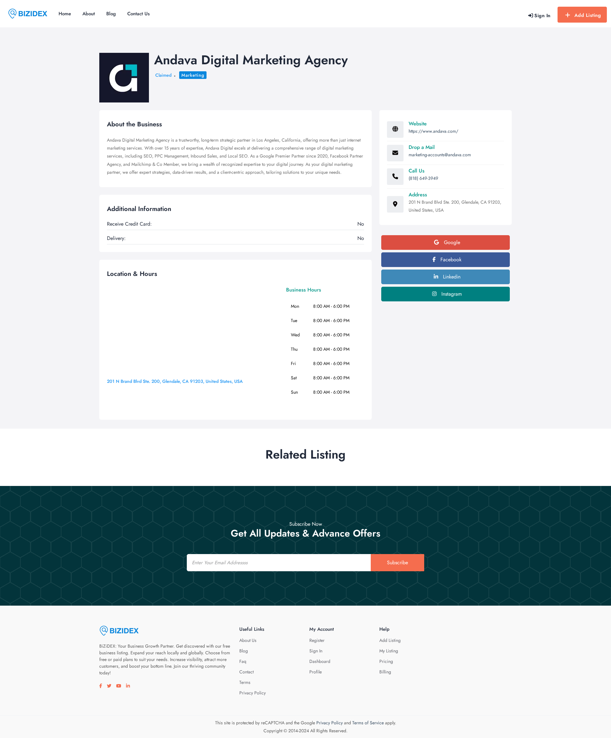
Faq (242, 661)
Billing (385, 672)
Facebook (450, 259)
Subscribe (397, 562)
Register (317, 640)
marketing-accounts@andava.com (440, 154)
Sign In (315, 651)
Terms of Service (368, 723)
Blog (111, 13)
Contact (246, 672)
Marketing (192, 75)
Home (65, 13)
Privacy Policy (252, 693)
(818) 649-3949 (423, 178)
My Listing (388, 651)
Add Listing (587, 15)
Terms (244, 682)
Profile (315, 672)
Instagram (451, 294)
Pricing (386, 661)
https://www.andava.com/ (433, 131)
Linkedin (450, 276)
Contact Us (138, 13)
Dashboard (319, 661)
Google (451, 242)
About (88, 13)
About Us (247, 640)
